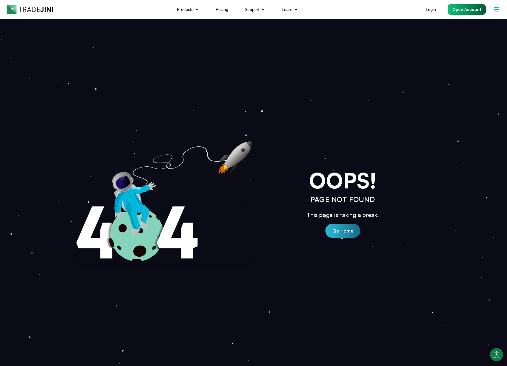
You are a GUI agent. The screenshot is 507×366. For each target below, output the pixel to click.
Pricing (222, 9)
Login (431, 9)
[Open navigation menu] (496, 9)
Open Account (466, 9)
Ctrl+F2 (496, 357)
